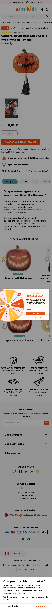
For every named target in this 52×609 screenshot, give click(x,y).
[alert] (26, 304)
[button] (35, 313)
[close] (47, 291)
